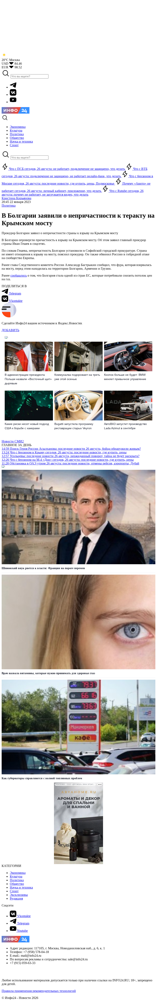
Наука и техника (21, 887)
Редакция (16, 898)
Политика (9, 205)
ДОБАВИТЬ (10, 330)
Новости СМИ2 (13, 441)
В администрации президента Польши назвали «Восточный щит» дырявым (28, 379)
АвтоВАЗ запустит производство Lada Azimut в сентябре (125, 426)
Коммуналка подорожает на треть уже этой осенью (77, 377)
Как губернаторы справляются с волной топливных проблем (42, 778)
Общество (17, 884)
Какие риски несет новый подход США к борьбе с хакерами (27, 426)
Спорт (14, 891)
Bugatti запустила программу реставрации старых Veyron (73, 426)
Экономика (18, 872)
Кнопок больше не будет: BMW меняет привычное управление (125, 377)
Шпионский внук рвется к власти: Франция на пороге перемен (43, 568)
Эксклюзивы (19, 895)
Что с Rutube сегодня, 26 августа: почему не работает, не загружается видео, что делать (73, 192)
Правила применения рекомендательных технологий (39, 991)
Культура (16, 876)
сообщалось (18, 275)
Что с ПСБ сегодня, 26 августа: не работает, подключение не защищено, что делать (67, 169)
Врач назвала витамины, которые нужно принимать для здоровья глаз (48, 673)
